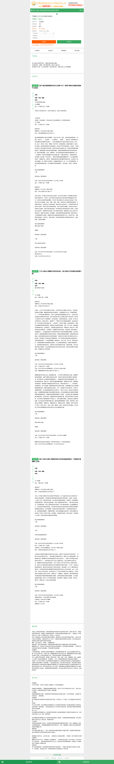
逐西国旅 (53, 758)
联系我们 (47, 758)
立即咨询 (69, 41)
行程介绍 (50, 50)
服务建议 (67, 758)
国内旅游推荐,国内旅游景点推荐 (49, 10)
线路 (37, 10)
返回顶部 (56, 755)
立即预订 (44, 41)
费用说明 (63, 50)
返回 (81, 10)
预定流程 (60, 758)
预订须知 (77, 50)
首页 (34, 10)
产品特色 (37, 50)
